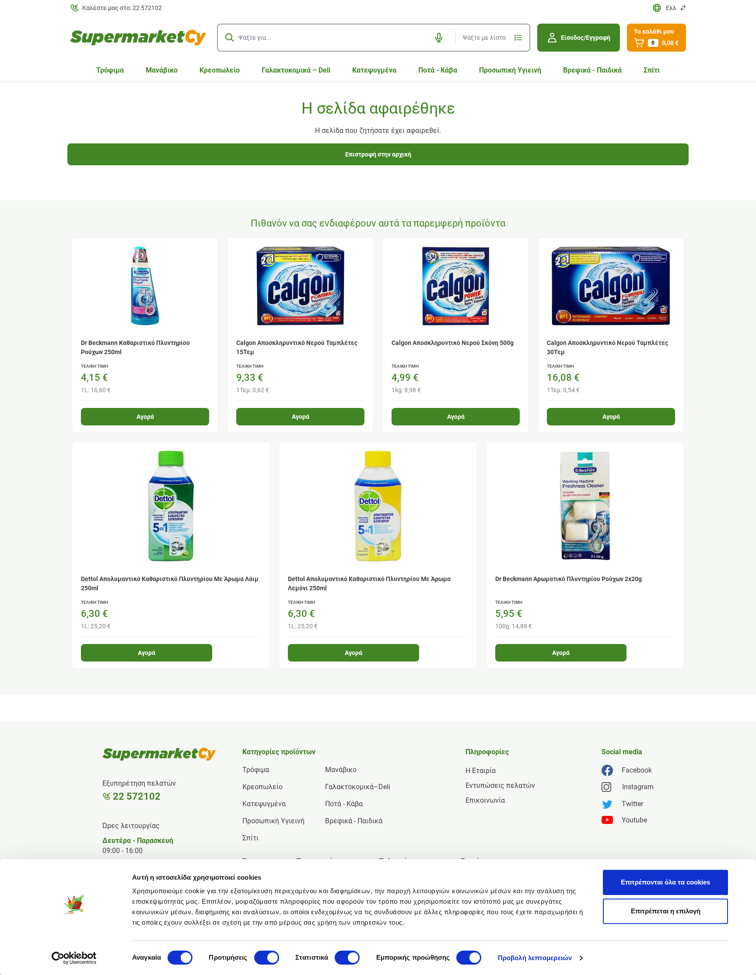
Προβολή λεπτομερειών (535, 957)
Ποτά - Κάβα (437, 70)
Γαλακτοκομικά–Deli (357, 787)
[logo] (138, 37)
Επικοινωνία (485, 800)
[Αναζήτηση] (229, 37)
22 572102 (137, 796)
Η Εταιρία (481, 770)
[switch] (266, 958)
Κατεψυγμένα (374, 70)
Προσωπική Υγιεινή (510, 70)
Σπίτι (652, 70)
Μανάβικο (162, 70)
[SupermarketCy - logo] (159, 754)
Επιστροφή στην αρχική (378, 154)
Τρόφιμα (110, 70)
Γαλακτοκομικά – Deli (296, 70)
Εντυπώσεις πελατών (500, 785)
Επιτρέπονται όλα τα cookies (665, 882)
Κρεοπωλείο (220, 70)
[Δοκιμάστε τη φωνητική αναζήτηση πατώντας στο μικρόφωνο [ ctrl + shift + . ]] (439, 37)
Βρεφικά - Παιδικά (592, 70)
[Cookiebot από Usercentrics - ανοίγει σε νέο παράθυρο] (74, 958)
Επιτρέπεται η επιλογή (665, 911)
